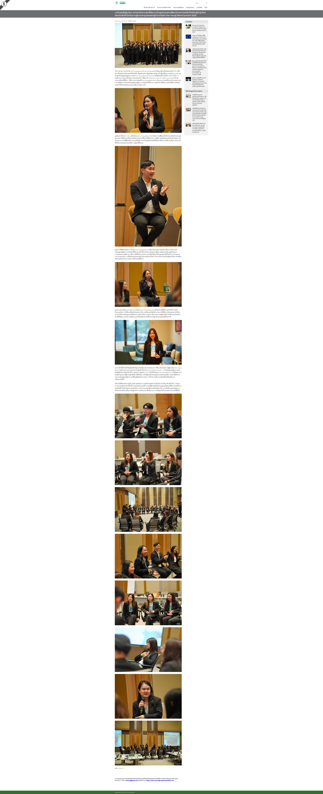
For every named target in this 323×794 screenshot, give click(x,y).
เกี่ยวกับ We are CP (149, 7)
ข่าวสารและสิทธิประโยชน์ (164, 7)
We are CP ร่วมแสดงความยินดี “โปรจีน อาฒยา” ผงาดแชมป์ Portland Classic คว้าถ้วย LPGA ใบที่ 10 (199, 28)
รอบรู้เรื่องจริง (190, 7)
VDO (205, 7)
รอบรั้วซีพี (199, 7)
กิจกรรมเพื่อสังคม (178, 7)
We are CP (125, 792)
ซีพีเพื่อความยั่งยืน (132, 21)
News (126, 21)
